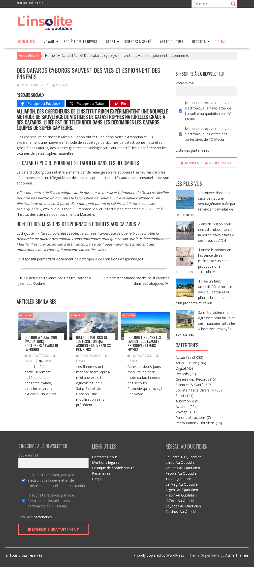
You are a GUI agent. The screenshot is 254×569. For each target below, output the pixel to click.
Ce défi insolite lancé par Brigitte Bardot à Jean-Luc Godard (54, 281)
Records (199, 41)
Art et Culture (172, 41)
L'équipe (98, 478)
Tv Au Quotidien (178, 478)
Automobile (185, 401)
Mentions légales (105, 462)
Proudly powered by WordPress (158, 555)
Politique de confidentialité (113, 467)
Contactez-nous (105, 457)
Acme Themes (237, 555)
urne (48, 361)
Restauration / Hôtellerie (195, 423)
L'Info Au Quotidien (180, 462)
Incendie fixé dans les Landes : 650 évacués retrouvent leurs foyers (144, 343)
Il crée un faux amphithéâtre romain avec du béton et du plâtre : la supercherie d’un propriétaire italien (204, 292)
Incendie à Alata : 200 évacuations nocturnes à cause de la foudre (42, 343)
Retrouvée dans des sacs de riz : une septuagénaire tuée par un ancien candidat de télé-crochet (205, 203)
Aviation (182, 406)
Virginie (62, 85)
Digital (220, 41)
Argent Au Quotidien (181, 489)
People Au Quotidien (181, 473)
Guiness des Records (192, 379)
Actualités (26, 41)
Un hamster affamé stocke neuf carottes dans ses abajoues (136, 281)
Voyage (49, 41)
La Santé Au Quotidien (183, 457)
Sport (110, 41)
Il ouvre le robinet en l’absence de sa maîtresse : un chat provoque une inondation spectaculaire (203, 261)
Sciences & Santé (137, 41)
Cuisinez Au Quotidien (182, 511)
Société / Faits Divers (80, 41)
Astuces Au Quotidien (182, 467)
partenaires (200, 150)
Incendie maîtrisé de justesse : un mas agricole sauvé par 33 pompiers (93, 343)
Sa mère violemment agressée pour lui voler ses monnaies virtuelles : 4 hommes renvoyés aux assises (206, 323)
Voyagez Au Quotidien (183, 506)
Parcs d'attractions (191, 417)
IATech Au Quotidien (181, 500)
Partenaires (101, 473)
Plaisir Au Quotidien (181, 495)
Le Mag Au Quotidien (182, 484)
